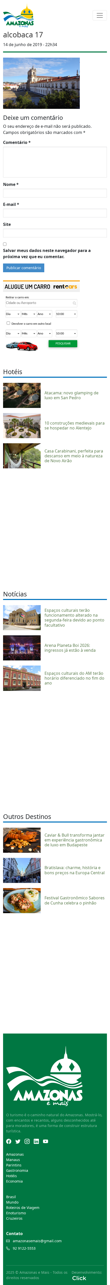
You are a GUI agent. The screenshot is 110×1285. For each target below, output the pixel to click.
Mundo (12, 1202)
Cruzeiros (14, 1218)
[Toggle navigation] (100, 15)
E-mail (11, 204)
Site (7, 224)
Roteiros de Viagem (22, 1207)
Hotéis (11, 1175)
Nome (11, 184)
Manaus (13, 1159)
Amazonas (15, 1154)
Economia (14, 1181)
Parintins (13, 1165)
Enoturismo (16, 1212)
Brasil (11, 1196)
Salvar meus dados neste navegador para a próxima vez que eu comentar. (47, 253)
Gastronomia (17, 1170)
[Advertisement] (55, 528)
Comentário (17, 142)
